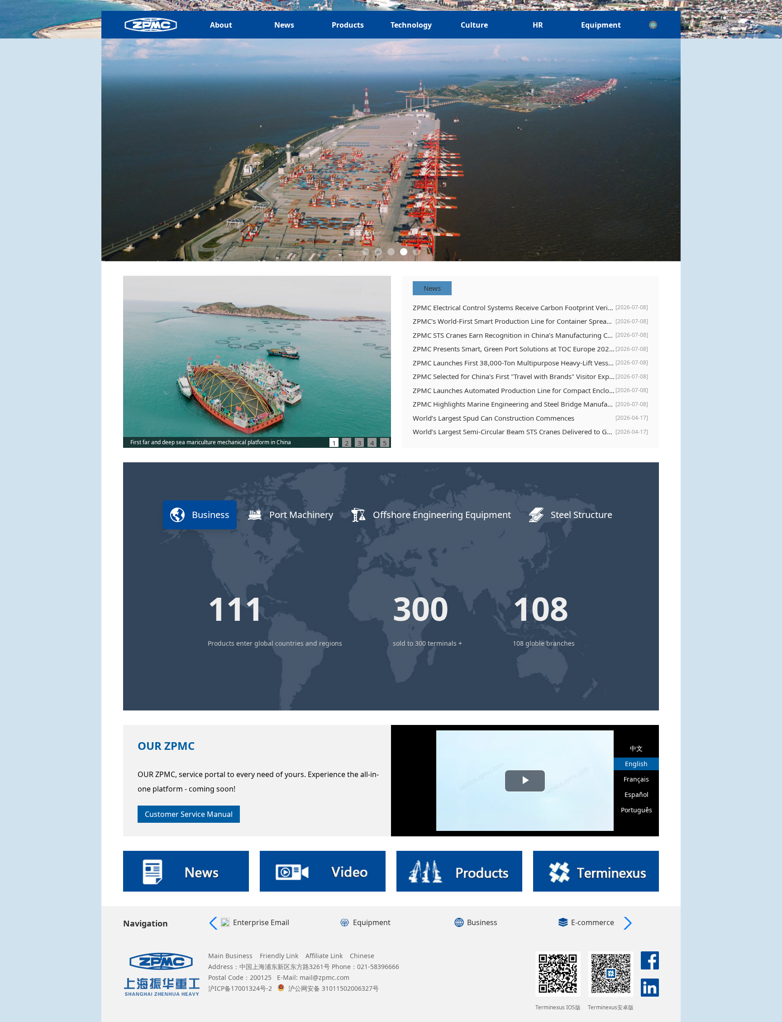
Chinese (362, 955)
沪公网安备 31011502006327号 (333, 988)
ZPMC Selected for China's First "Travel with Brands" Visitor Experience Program (514, 376)
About (221, 25)
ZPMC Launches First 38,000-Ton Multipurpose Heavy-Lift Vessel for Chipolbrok (514, 362)
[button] (365, 251)
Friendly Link (279, 955)
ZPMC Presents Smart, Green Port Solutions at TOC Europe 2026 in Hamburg (514, 348)
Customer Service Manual (189, 814)
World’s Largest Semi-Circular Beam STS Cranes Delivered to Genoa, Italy (514, 431)
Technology (411, 25)
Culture (474, 25)
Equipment (601, 25)
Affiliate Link (324, 955)
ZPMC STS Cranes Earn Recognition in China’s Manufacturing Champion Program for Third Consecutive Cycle (514, 335)
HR (538, 25)
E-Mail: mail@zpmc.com (313, 977)
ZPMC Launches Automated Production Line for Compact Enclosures (514, 390)
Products (348, 25)
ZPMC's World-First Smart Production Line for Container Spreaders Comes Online (514, 321)
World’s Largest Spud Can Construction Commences (493, 417)
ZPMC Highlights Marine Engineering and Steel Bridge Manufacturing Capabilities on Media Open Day (514, 403)
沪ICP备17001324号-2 (240, 988)
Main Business (230, 955)
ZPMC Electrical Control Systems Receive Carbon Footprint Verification (514, 307)
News (284, 25)
